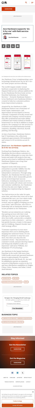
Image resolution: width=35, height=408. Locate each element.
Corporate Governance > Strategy (13, 322)
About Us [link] (5, 377)
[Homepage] (4, 2)
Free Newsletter (17, 308)
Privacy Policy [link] (28, 377)
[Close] (33, 392)
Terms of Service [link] (9, 381)
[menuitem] (4, 46)
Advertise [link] (19, 377)
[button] (32, 3)
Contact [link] (28, 381)
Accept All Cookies (17, 405)
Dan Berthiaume (13, 37)
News (26, 282)
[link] (4, 46)
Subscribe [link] (12, 377)
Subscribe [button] (17, 349)
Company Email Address (13, 303)
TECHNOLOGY (6, 278)
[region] (17, 399)
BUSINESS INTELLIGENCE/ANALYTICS (12, 282)
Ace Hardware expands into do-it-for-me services (16, 147)
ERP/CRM (15, 278)
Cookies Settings (17, 386)
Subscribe (8, 9)
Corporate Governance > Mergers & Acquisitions (17, 318)
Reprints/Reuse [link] (20, 381)
